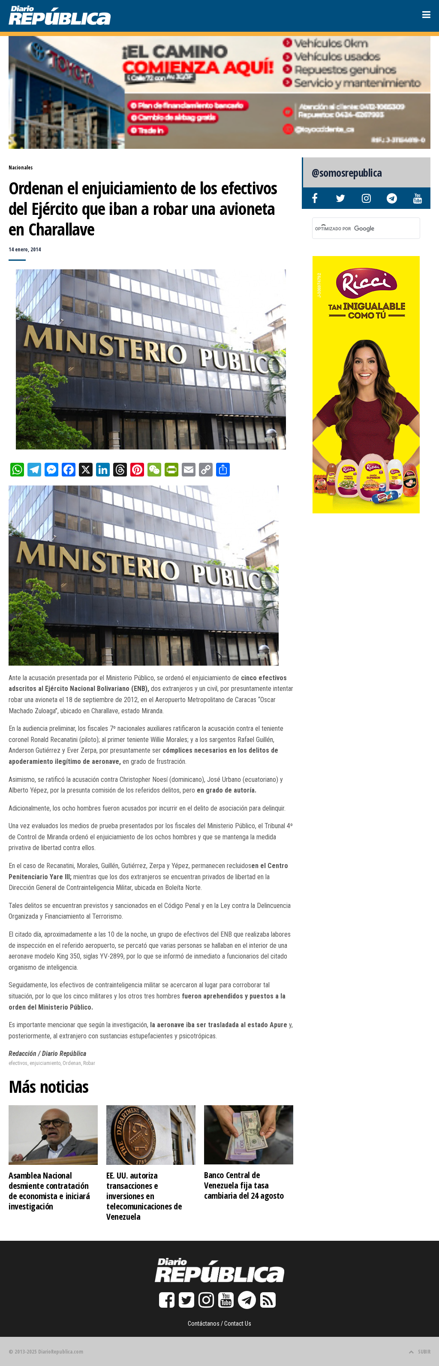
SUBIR (424, 1351)
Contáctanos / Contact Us (219, 1323)
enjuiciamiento (45, 1063)
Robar (89, 1063)
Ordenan (72, 1063)
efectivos (18, 1063)
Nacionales (21, 167)
